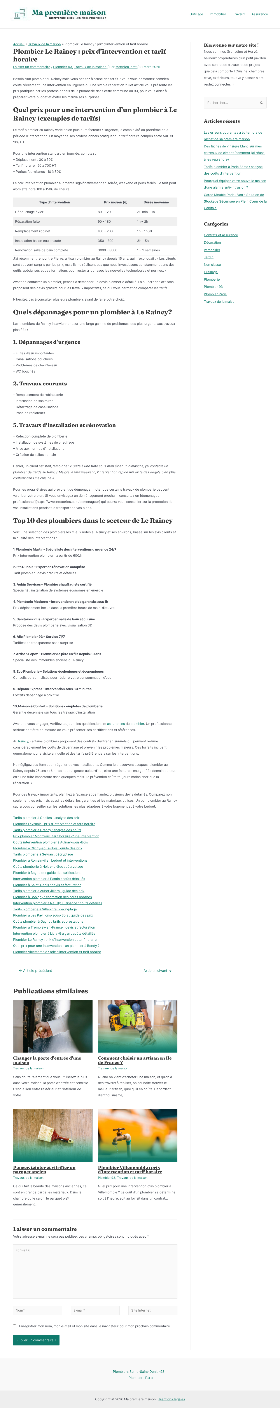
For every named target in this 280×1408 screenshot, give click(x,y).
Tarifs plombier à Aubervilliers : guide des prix (48, 891)
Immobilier (218, 14)
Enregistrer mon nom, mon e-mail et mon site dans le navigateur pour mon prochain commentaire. (95, 1326)
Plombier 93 (62, 67)
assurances (116, 724)
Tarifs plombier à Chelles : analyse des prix (46, 818)
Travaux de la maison (90, 67)
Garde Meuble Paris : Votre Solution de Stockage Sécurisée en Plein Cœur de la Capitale (235, 201)
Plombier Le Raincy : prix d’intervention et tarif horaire (55, 940)
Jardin (209, 257)
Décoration (212, 242)
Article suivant (158, 971)
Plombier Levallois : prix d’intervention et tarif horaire (54, 824)
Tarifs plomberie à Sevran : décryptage (43, 854)
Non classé (212, 264)
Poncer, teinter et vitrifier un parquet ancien (44, 1169)
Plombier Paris (215, 294)
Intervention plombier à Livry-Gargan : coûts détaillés (54, 933)
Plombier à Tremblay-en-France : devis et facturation (54, 927)
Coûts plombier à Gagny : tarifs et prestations (48, 921)
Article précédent (35, 971)
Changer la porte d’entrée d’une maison (47, 1060)
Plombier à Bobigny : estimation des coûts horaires (52, 897)
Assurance (260, 14)
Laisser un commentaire (31, 67)
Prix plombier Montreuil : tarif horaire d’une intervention (56, 836)
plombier (137, 724)
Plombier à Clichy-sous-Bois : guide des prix (47, 848)
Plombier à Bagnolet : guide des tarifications (47, 873)
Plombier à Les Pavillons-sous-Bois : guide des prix (53, 915)
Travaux (239, 14)
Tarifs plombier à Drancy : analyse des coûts (47, 830)
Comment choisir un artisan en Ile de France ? (135, 1060)
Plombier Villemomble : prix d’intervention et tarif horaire (57, 952)
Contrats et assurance (221, 235)
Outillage (196, 14)
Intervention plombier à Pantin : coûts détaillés (49, 879)
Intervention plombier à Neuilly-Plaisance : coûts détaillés (57, 903)
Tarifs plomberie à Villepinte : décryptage (45, 909)
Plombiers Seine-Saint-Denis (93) (139, 1372)
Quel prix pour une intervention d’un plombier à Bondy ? (56, 946)
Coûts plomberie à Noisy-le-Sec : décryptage (48, 866)
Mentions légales (172, 1399)
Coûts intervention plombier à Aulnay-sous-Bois (50, 842)
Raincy (23, 741)
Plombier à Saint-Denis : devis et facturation (47, 885)
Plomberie (212, 279)
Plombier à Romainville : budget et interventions (50, 860)
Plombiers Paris (141, 1378)
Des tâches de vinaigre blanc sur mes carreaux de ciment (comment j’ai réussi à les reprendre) (234, 152)
